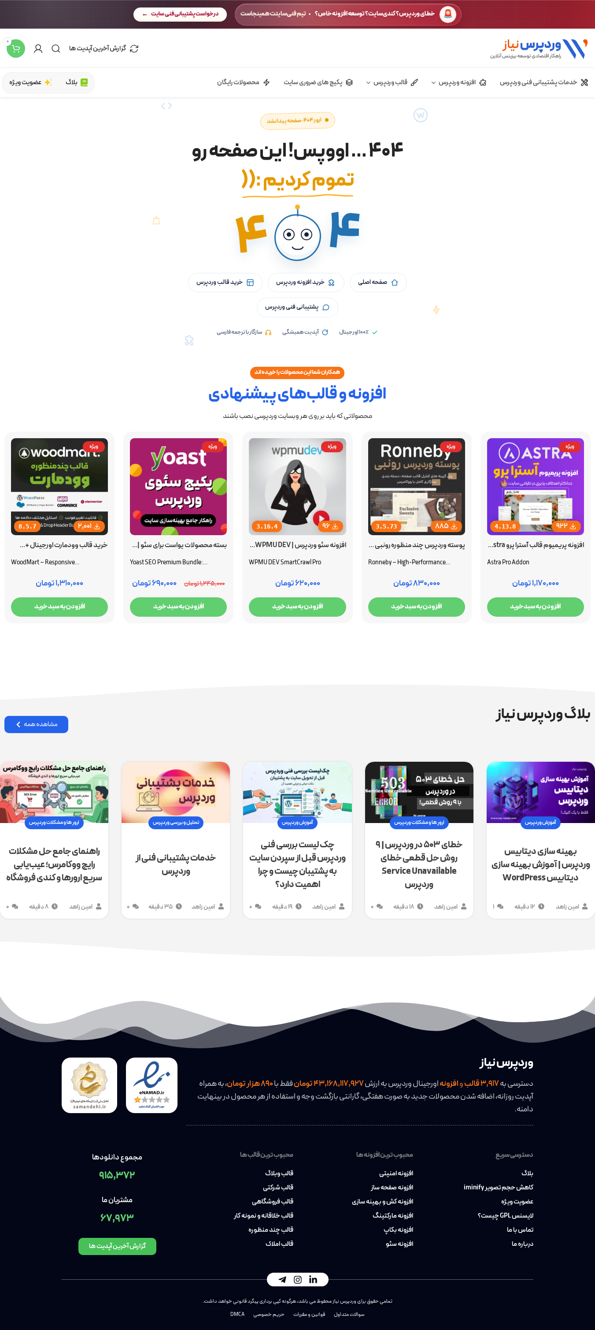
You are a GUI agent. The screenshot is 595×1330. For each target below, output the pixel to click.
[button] (297, 237)
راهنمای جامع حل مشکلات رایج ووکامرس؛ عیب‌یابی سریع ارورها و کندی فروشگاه (54, 865)
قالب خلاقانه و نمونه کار (263, 1216)
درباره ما (522, 1244)
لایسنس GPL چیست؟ (505, 1216)
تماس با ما (520, 1230)
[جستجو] (56, 48)
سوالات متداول (349, 1315)
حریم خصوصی (269, 1315)
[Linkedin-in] (313, 1279)
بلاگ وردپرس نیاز (543, 714)
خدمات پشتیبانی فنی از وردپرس (176, 865)
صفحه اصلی (372, 282)
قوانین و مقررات (309, 1315)
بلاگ (527, 1174)
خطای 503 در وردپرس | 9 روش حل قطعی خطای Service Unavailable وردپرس (419, 864)
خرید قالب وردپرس (219, 282)
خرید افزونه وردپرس (300, 282)
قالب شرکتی (278, 1188)
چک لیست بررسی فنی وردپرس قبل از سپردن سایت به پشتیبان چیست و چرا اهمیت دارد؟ (297, 864)
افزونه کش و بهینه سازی (382, 1202)
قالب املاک (279, 1244)
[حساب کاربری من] (38, 48)
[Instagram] (297, 1279)
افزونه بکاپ (398, 1230)
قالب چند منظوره (270, 1230)
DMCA (237, 1315)
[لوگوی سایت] (538, 48)
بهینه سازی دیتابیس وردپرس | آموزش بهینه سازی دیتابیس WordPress (541, 865)
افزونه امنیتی (396, 1174)
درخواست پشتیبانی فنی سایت (184, 14)
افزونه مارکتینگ (393, 1216)
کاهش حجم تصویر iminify (498, 1188)
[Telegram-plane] (282, 1279)
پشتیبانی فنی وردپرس (291, 307)
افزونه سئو (399, 1244)
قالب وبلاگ (279, 1174)
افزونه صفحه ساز (392, 1188)
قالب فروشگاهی (272, 1202)
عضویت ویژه (517, 1202)
